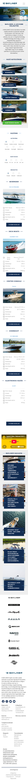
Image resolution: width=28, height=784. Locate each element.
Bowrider (7, 149)
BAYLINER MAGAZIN (14, 453)
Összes (6, 144)
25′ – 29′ (16, 162)
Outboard (19, 175)
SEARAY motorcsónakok (18, 739)
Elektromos (20, 149)
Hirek (4, 735)
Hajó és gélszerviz (6, 717)
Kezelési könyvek (6, 728)
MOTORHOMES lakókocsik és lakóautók (19, 744)
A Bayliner (19, 705)
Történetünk (19, 712)
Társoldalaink (18, 733)
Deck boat (21, 144)
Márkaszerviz (5, 719)
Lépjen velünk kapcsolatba (5, 708)
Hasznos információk (5, 725)
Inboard (13, 175)
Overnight (13, 149)
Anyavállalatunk (20, 707)
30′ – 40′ (21, 162)
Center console (13, 144)
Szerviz (3, 716)
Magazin (5, 733)
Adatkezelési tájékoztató (13, 775)
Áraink (5, 749)
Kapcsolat (4, 705)
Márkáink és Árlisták (17, 736)
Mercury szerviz (21, 716)
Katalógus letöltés (6, 710)
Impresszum (10, 776)
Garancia (18, 709)
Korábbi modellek (6, 730)
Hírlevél (18, 776)
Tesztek (5, 737)
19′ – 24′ (11, 162)
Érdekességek (20, 710)
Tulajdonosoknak (7, 722)
